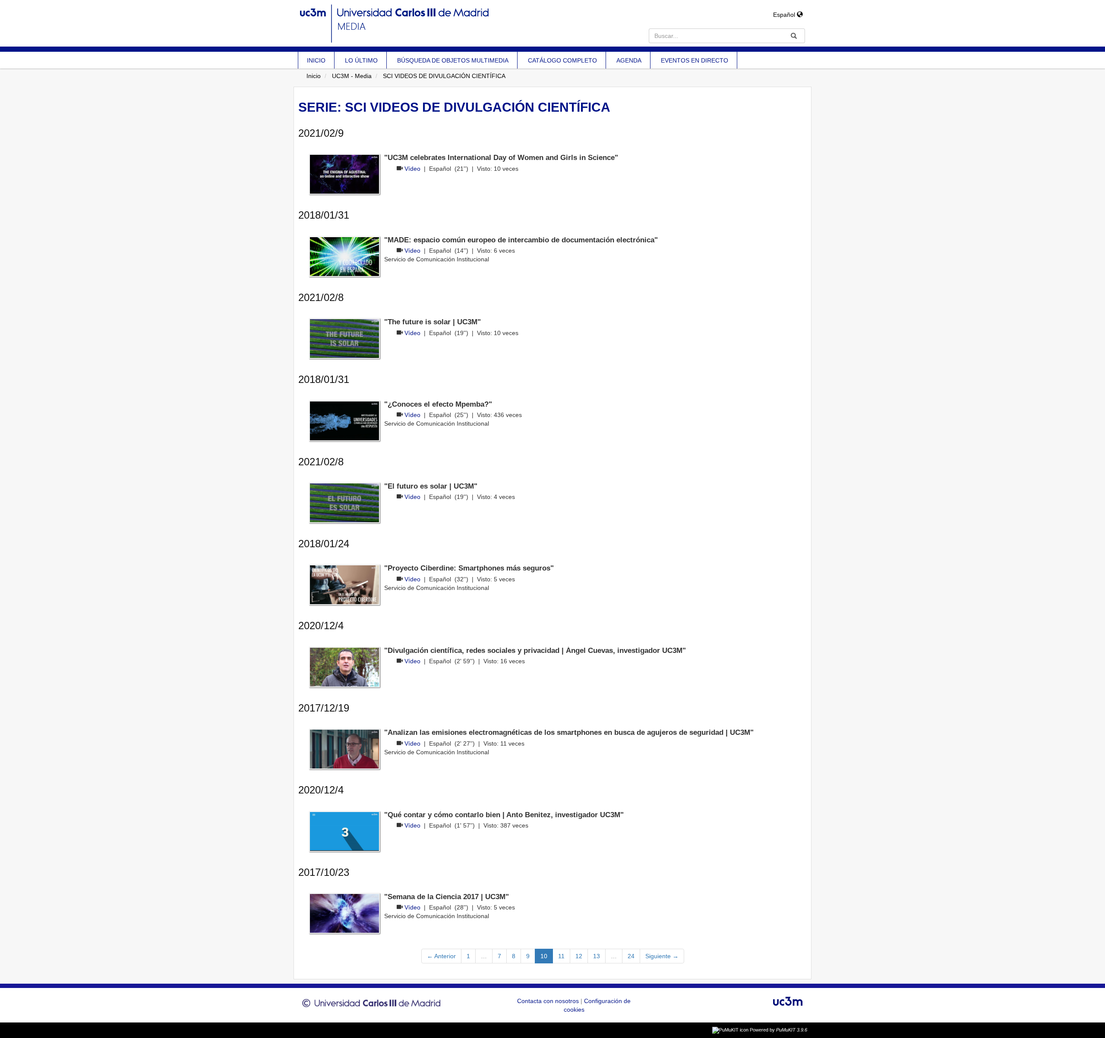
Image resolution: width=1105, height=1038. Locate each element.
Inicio (313, 75)
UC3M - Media (352, 75)
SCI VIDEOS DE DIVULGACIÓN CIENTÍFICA (444, 75)
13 (596, 956)
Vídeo (412, 168)
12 (578, 956)
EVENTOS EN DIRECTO (694, 60)
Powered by (778, 1029)
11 (561, 956)
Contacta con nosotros (549, 1000)
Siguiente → (662, 956)
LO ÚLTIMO (361, 60)
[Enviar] (793, 36)
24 (631, 956)
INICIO (316, 60)
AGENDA (628, 60)
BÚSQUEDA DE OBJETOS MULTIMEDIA (452, 60)
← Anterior (441, 956)
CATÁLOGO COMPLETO (562, 60)
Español (785, 14)
